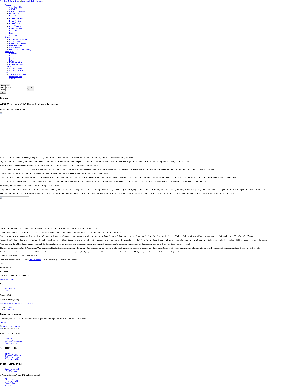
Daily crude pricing (12, 357)
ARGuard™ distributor (17, 75)
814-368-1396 (9, 310)
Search (2, 87)
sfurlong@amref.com (7, 279)
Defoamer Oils (14, 13)
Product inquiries (15, 77)
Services (8, 37)
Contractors (9, 81)
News (11, 58)
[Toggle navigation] (42, 1)
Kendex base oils (16, 18)
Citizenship (13, 56)
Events (11, 60)
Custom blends (14, 31)
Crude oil (8, 66)
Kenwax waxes (15, 29)
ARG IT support (11, 371)
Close (3, 92)
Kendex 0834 (14, 16)
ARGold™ (13, 9)
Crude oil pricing (15, 68)
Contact (7, 73)
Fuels (11, 33)
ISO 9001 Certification (13, 355)
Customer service (15, 41)
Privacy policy (10, 379)
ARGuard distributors (13, 341)
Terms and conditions (12, 359)
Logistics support (15, 45)
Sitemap (8, 385)
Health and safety (15, 62)
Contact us (4, 323)
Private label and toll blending (20, 50)
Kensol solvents (15, 26)
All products (13, 35)
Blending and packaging (18, 43)
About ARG (9, 52)
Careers (12, 79)
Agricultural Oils (15, 7)
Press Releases (10, 288)
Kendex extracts (15, 21)
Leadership (13, 54)
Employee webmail (12, 369)
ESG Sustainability (16, 64)
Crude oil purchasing (17, 70)
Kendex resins (15, 24)
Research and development (19, 39)
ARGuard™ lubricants (17, 11)
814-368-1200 (11, 307)
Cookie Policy (10, 383)
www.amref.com (35, 260)
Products (8, 5)
